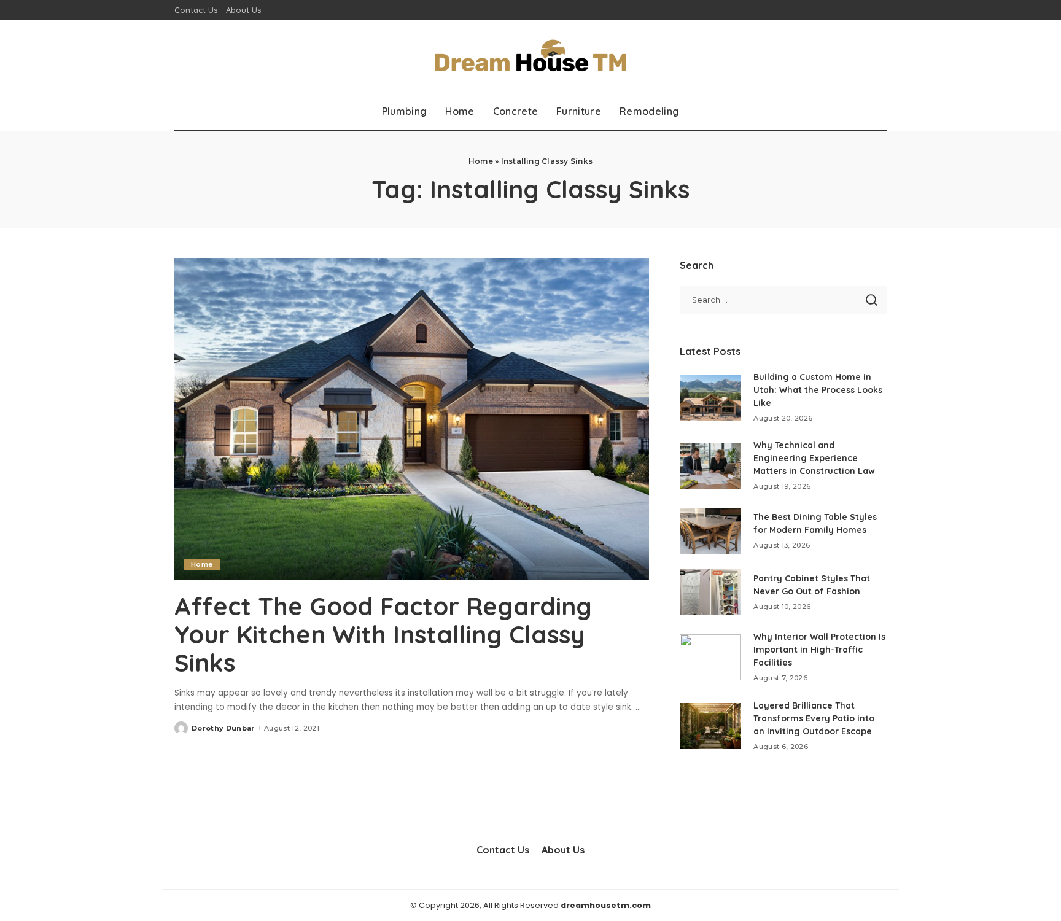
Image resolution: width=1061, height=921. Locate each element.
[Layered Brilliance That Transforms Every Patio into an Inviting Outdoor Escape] (710, 726)
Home (480, 161)
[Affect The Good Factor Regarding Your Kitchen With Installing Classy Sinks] (411, 418)
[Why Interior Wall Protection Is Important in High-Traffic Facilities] (710, 657)
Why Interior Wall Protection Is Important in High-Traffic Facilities (819, 649)
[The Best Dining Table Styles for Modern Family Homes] (710, 531)
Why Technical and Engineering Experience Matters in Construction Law (814, 458)
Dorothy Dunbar (223, 728)
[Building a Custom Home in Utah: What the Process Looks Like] (710, 398)
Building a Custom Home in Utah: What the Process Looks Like (817, 389)
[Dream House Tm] (530, 56)
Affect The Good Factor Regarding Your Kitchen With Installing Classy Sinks (383, 634)
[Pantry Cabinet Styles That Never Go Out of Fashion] (710, 592)
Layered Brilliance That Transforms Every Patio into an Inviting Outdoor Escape (813, 718)
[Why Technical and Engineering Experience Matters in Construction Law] (710, 466)
